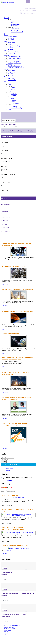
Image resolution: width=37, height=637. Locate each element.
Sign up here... (9, 480)
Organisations (8, 64)
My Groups (11, 39)
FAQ (9, 83)
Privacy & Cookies (9, 627)
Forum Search (11, 75)
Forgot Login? (9, 468)
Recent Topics (11, 72)
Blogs (5, 50)
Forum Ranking (5, 204)
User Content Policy (16, 108)
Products (6, 55)
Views (17, 127)
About (6, 631)
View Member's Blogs (14, 52)
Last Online (4, 224)
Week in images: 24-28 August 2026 (14, 266)
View (12, 21)
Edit (12, 22)
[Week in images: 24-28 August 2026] (18, 278)
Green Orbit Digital (10, 495)
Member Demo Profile (17, 32)
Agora (6, 69)
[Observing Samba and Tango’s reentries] (18, 323)
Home (5, 16)
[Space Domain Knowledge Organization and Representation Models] (18, 515)
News (5, 77)
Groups (6, 35)
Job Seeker (11, 47)
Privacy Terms (5, 182)
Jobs (5, 41)
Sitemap (6, 635)
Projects (6, 59)
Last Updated (5, 231)
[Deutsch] (6, 487)
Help (5, 81)
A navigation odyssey (10, 334)
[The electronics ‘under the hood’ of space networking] (18, 412)
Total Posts (4, 211)
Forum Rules (14, 106)
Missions (4, 574)
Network (6, 18)
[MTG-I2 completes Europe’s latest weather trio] (18, 386)
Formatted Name (6, 158)
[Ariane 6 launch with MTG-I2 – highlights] (18, 299)
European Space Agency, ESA (13, 614)
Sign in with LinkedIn (11, 464)
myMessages (14, 25)
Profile (13, 87)
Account (6, 131)
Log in (4, 461)
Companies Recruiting (14, 46)
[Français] (11, 487)
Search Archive (12, 80)
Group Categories (12, 36)
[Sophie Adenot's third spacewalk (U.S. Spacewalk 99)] (18, 255)
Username (4, 166)
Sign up (8, 470)
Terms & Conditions (9, 628)
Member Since (5, 218)
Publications (19, 131)
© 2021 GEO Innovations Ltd (12, 625)
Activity (6, 33)
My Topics (10, 73)
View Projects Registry (14, 61)
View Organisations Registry (15, 66)
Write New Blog (12, 53)
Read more (4, 262)
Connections (7, 127)
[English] (2, 487)
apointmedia (6, 572)
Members (13, 89)
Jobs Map (10, 44)
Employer (10, 49)
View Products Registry (14, 56)
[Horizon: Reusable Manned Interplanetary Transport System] (18, 533)
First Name (4, 143)
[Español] (4, 487)
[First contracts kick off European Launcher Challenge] (18, 442)
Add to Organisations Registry (16, 67)
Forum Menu (11, 70)
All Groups (11, 38)
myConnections (15, 24)
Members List (14, 30)
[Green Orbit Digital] (18, 497)
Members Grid (15, 28)
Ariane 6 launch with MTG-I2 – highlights (18, 289)
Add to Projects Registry (14, 63)
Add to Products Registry (14, 58)
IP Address (4, 190)
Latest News (11, 78)
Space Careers (11, 42)
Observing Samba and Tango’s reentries (18, 311)
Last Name (4, 150)
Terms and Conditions (8, 174)
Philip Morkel (10, 550)
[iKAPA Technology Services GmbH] (18, 548)
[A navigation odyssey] (18, 347)
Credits (6, 633)
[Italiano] (8, 487)
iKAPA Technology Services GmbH (15, 545)
